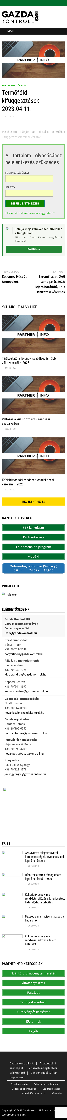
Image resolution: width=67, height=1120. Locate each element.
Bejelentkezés (25, 203)
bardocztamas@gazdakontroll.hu (26, 733)
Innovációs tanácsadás (34, 1093)
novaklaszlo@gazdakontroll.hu (24, 713)
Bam (22, 1114)
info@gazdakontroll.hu (21, 633)
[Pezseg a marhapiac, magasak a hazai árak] (12, 917)
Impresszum (17, 1077)
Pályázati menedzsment (46, 1084)
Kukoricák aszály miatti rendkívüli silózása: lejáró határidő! (40, 940)
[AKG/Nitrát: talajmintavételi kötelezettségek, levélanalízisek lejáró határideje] (12, 853)
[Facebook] (59, 3)
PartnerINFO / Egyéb (14, 85)
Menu (10, 31)
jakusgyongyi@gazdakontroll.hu (25, 774)
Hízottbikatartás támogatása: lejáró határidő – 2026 (43, 877)
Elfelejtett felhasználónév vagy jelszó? (29, 213)
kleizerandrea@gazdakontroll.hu (25, 674)
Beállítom (33, 249)
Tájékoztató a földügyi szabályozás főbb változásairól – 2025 (29, 360)
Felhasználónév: (17, 172)
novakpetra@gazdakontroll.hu (24, 753)
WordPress (8, 1114)
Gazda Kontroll (32, 1110)
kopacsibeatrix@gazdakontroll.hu (26, 691)
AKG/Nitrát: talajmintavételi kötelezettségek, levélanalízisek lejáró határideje (45, 856)
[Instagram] (63, 3)
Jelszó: (10, 187)
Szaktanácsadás (19, 1084)
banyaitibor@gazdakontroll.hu (24, 654)
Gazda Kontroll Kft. (22, 1063)
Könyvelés (57, 1093)
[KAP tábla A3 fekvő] (33, 809)
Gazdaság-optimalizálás (24, 1088)
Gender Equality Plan (44, 1073)
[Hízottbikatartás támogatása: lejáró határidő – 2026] (12, 875)
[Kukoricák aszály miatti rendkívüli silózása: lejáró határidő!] (12, 937)
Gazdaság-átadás (51, 1088)
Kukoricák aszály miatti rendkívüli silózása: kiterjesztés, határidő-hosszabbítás (45, 898)
